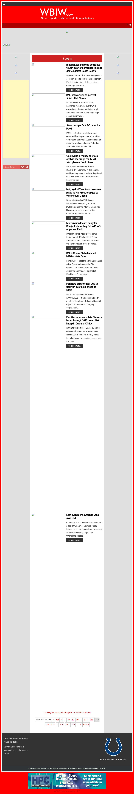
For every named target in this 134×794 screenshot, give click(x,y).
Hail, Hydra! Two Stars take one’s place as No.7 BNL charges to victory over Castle (83, 192)
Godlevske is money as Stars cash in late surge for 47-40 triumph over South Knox (82, 159)
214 (47, 724)
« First (56, 719)
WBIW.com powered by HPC (67, 791)
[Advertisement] (16, 119)
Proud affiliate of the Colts (113, 759)
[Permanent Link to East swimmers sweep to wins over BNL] (48, 611)
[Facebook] (127, 25)
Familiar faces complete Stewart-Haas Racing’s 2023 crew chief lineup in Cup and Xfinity (84, 320)
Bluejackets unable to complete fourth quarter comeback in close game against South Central (84, 68)
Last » (86, 724)
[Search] (130, 25)
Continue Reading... (74, 90)
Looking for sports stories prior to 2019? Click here (67, 712)
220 (61, 724)
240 (73, 724)
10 (68, 719)
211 (85, 719)
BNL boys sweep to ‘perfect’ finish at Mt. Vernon (81, 96)
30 (77, 719)
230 (67, 724)
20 (73, 719)
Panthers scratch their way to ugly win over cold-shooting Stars (82, 287)
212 (91, 719)
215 (53, 724)
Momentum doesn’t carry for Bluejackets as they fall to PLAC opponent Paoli (83, 226)
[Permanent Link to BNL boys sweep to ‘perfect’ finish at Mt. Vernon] (48, 105)
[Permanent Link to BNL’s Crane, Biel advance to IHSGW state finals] (48, 264)
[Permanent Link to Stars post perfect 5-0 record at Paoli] (48, 136)
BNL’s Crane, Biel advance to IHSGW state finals (81, 255)
